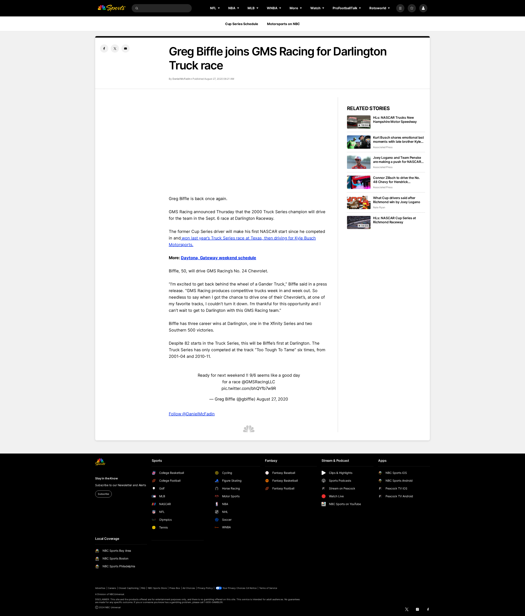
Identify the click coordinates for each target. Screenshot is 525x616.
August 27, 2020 (272, 399)
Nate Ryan (379, 207)
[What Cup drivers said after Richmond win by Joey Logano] (359, 202)
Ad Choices (189, 588)
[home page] (112, 8)
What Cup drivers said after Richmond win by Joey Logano (396, 200)
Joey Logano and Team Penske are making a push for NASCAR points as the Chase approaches (398, 159)
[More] (400, 8)
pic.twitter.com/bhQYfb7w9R (248, 388)
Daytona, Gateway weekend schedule (218, 257)
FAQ (143, 588)
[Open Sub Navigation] (219, 8)
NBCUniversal (117, 594)
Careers (112, 588)
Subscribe (103, 493)
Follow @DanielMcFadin (192, 413)
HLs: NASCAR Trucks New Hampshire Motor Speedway (395, 119)
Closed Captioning (129, 588)
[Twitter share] (115, 48)
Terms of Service (268, 588)
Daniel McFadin (181, 78)
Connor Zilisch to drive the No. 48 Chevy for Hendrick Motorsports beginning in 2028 (397, 180)
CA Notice (251, 588)
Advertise (100, 588)
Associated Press (383, 147)
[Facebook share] (104, 48)
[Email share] (125, 48)
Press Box (174, 588)
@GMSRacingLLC (258, 381)
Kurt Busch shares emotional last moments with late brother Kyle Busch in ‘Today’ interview (398, 139)
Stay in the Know (106, 478)
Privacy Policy (205, 588)
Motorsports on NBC (283, 24)
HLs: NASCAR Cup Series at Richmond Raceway (394, 220)
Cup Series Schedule (241, 24)
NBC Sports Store (157, 588)
